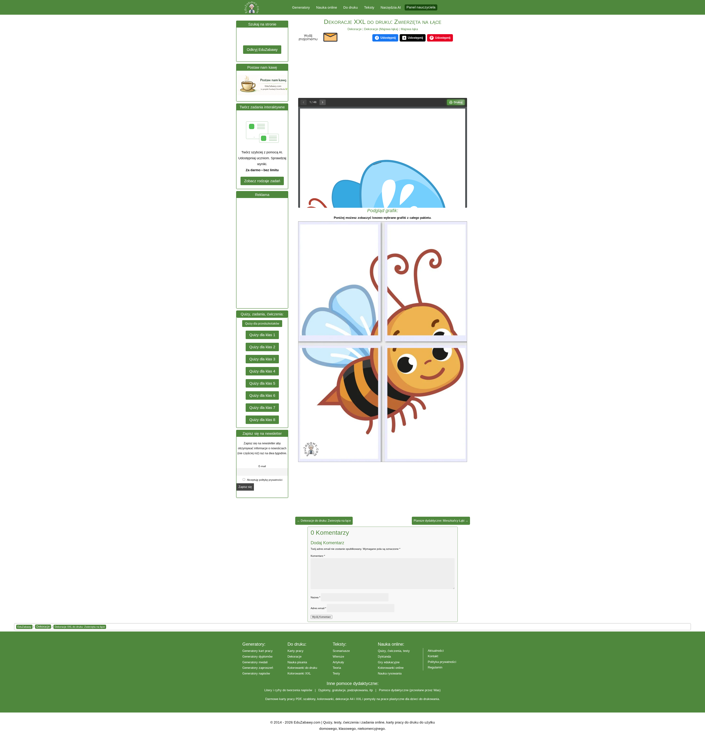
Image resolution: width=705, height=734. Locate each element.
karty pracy (287, 699)
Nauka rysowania (390, 673)
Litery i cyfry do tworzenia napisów (288, 690)
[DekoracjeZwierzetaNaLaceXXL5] (382, 460)
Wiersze (338, 656)
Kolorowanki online (391, 668)
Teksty (369, 7)
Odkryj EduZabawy (262, 50)
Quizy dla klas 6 (262, 395)
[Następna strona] (322, 102)
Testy (336, 673)
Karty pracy (295, 651)
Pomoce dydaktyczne (393, 690)
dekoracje (342, 699)
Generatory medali (255, 662)
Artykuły (338, 662)
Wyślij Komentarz (321, 617)
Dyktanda (384, 656)
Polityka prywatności (442, 662)
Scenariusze (341, 651)
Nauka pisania (297, 662)
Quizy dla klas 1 (262, 335)
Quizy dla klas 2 (262, 347)
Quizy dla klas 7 (262, 408)
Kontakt (433, 656)
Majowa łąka (409, 29)
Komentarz (318, 555)
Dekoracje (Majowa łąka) (381, 29)
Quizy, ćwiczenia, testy (394, 651)
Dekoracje (354, 29)
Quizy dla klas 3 (262, 359)
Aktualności (436, 650)
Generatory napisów (256, 673)
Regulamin (435, 667)
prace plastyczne (392, 699)
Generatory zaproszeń (257, 668)
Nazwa (315, 597)
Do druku (350, 7)
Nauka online (326, 7)
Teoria (337, 668)
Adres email (318, 608)
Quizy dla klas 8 (262, 420)
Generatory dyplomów (257, 656)
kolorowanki (325, 699)
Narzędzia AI (391, 7)
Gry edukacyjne (389, 662)
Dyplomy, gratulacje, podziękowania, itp (345, 690)
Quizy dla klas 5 (262, 383)
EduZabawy (24, 626)
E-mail (262, 466)
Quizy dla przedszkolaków (262, 323)
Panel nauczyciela (420, 7)
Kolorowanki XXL (299, 673)
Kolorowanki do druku (302, 668)
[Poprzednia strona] (303, 102)
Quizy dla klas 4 (262, 371)
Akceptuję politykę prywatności (264, 479)
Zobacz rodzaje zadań (262, 181)
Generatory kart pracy (257, 651)
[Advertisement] (264, 253)
